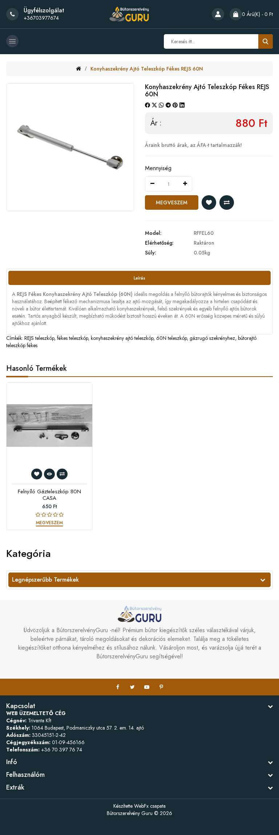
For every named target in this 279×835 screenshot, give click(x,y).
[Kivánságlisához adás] (209, 202)
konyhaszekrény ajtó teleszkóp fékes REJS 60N (146, 68)
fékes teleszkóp (72, 338)
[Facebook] (117, 687)
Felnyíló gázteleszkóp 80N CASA (49, 494)
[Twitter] (132, 687)
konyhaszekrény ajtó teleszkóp (122, 338)
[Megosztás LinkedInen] (182, 105)
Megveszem (171, 202)
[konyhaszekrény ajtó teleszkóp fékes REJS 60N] (70, 147)
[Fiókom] (218, 14)
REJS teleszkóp (39, 338)
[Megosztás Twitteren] (154, 105)
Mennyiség (158, 168)
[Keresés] (265, 41)
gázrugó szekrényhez (212, 338)
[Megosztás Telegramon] (168, 105)
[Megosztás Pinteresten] (175, 105)
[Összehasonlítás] (226, 202)
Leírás (139, 278)
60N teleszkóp (171, 338)
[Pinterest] (161, 687)
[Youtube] (146, 687)
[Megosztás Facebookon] (147, 105)
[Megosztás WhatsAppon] (161, 105)
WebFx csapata (150, 806)
